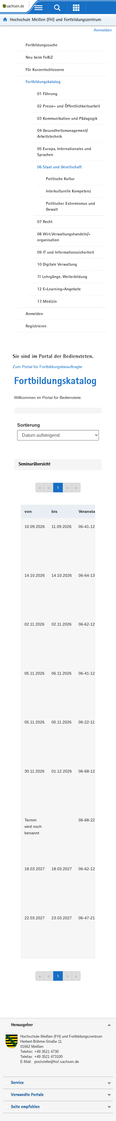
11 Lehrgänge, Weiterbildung (62, 276)
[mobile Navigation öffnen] (38, 7)
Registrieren (36, 326)
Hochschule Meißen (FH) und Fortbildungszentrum (55, 19)
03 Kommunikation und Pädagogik (67, 118)
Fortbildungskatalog (43, 81)
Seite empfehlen (25, 1107)
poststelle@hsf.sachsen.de (56, 1062)
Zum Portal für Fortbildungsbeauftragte (47, 366)
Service (17, 1083)
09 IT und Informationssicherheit (65, 252)
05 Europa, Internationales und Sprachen (64, 151)
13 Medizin (47, 301)
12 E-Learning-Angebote (59, 288)
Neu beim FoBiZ (39, 57)
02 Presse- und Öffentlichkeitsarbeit (68, 106)
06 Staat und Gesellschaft (59, 166)
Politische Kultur (60, 178)
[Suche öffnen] (57, 7)
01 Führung (47, 93)
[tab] (58, 1025)
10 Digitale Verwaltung (57, 264)
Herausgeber (22, 1025)
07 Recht (44, 221)
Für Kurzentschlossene (45, 69)
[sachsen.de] (14, 8)
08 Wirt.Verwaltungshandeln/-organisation (63, 236)
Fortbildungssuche (41, 44)
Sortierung (28, 425)
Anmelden (103, 30)
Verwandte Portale (27, 1095)
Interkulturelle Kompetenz (68, 191)
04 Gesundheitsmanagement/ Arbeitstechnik (62, 133)
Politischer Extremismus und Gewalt (70, 206)
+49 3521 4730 (46, 1051)
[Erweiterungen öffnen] (76, 7)
